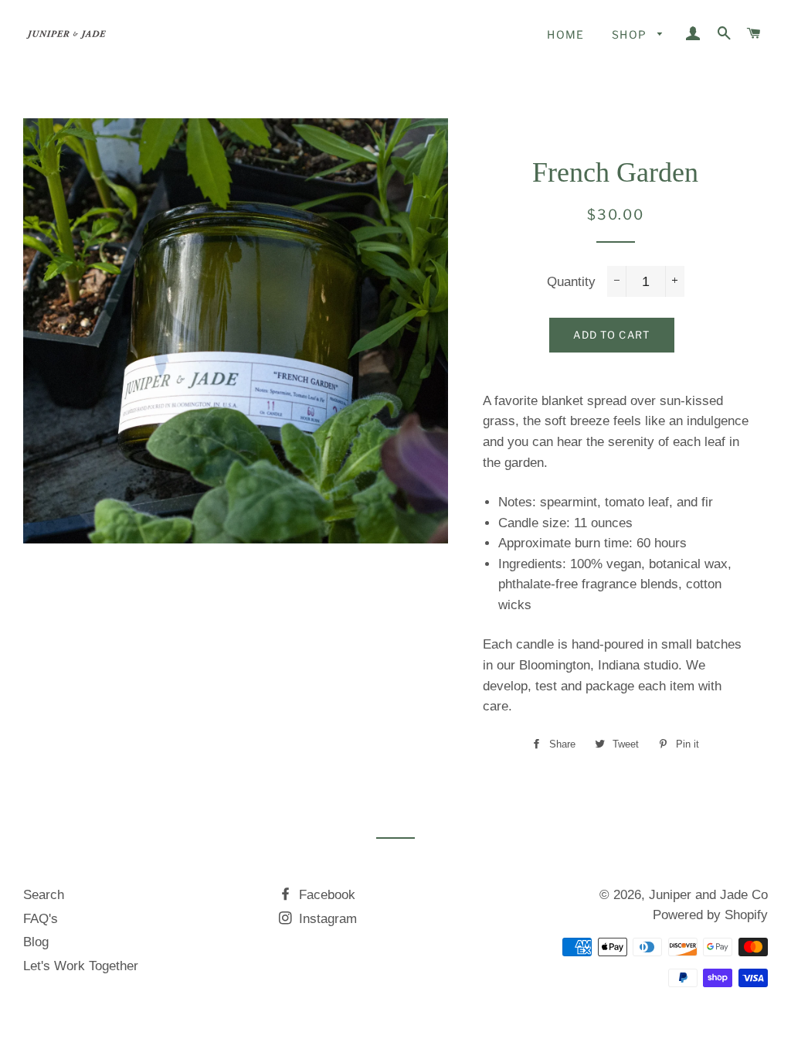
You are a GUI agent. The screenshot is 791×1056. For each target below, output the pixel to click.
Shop (631, 34)
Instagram (326, 918)
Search (43, 894)
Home (566, 34)
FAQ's (40, 918)
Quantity (571, 281)
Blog (36, 942)
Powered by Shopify (710, 915)
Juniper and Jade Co (708, 894)
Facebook (325, 894)
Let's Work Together (80, 966)
